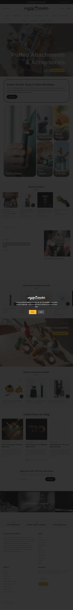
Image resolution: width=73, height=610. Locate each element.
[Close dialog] (54, 286)
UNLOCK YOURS (36, 314)
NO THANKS (36, 319)
